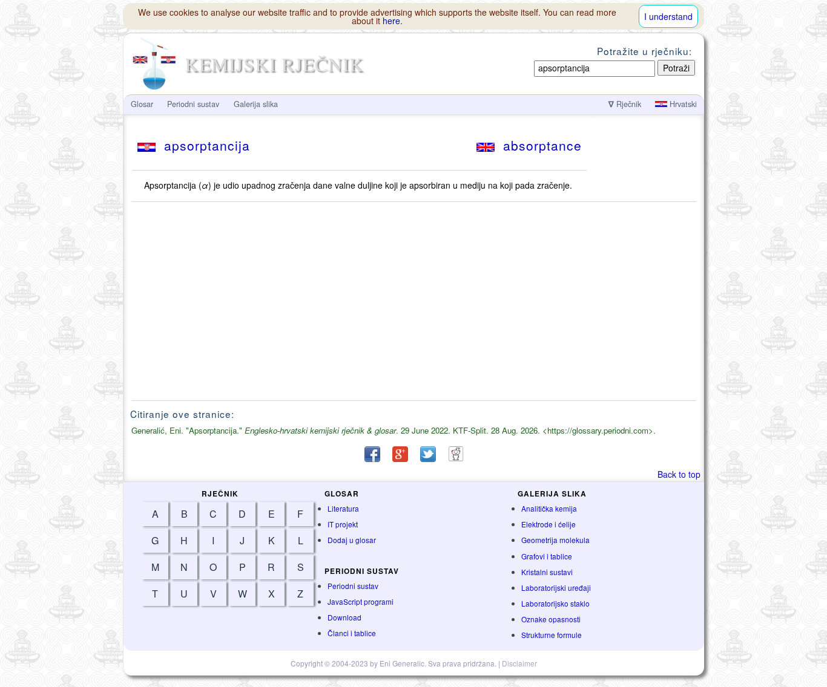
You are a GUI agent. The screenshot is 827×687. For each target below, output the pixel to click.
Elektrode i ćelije (548, 524)
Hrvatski (682, 104)
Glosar (142, 104)
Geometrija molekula (555, 540)
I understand (668, 16)
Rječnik (624, 104)
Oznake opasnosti (551, 619)
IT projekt (343, 524)
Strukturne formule (551, 635)
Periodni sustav (353, 586)
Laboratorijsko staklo (555, 603)
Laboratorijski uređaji (556, 587)
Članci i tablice (352, 633)
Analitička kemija (549, 508)
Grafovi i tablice (546, 556)
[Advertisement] (414, 301)
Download (344, 617)
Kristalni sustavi (547, 572)
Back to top (678, 474)
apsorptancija (203, 145)
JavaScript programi (361, 601)
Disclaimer (519, 663)
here (391, 21)
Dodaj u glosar (352, 540)
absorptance (538, 145)
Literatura (343, 508)
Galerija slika (256, 104)
